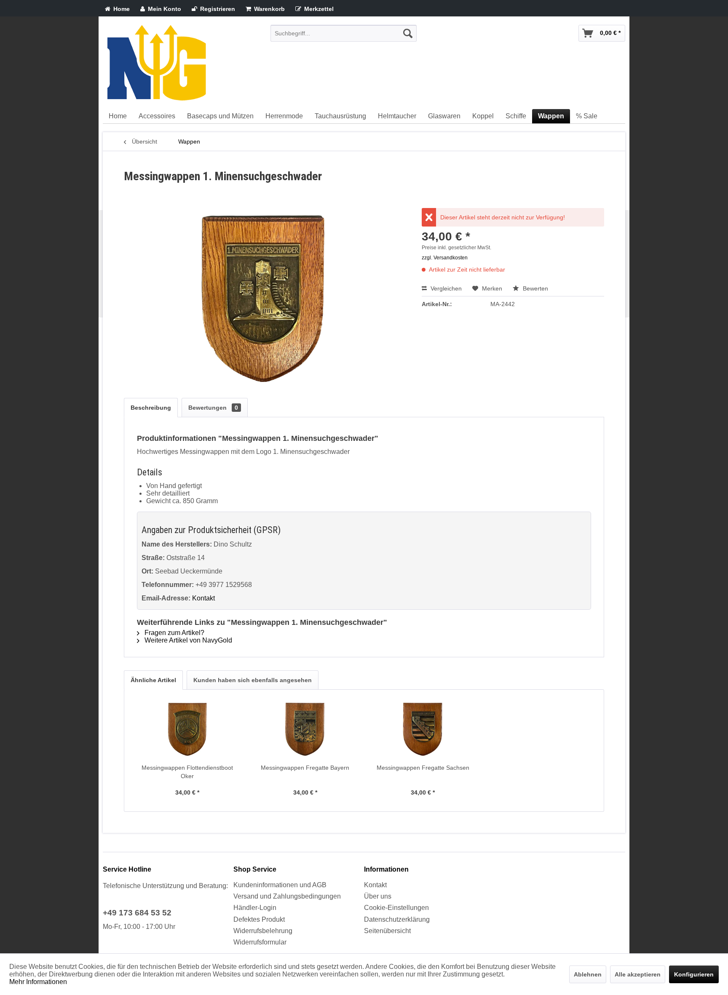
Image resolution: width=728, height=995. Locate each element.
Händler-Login (254, 907)
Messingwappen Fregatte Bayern (305, 767)
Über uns (377, 896)
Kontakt (203, 598)
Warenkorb (268, 8)
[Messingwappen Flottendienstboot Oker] (187, 729)
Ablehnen (588, 974)
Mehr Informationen (38, 981)
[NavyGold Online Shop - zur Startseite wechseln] (156, 63)
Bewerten (534, 288)
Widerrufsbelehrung (262, 930)
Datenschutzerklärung (397, 919)
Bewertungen (213, 407)
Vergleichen (445, 288)
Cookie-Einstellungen (396, 907)
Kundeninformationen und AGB (280, 884)
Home (121, 8)
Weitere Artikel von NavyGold (187, 640)
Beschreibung (151, 407)
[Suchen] (408, 33)
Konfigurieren (694, 974)
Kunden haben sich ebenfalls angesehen (252, 680)
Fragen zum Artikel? (173, 632)
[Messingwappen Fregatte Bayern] (305, 729)
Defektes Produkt (259, 919)
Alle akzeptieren (638, 974)
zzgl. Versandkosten (445, 258)
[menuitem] (343, 33)
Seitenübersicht (387, 930)
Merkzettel (318, 8)
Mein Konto (163, 8)
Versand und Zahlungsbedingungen (287, 896)
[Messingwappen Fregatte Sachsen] (423, 729)
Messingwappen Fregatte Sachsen (423, 767)
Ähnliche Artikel (153, 680)
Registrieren (216, 8)
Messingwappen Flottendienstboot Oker (187, 771)
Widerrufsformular (259, 942)
